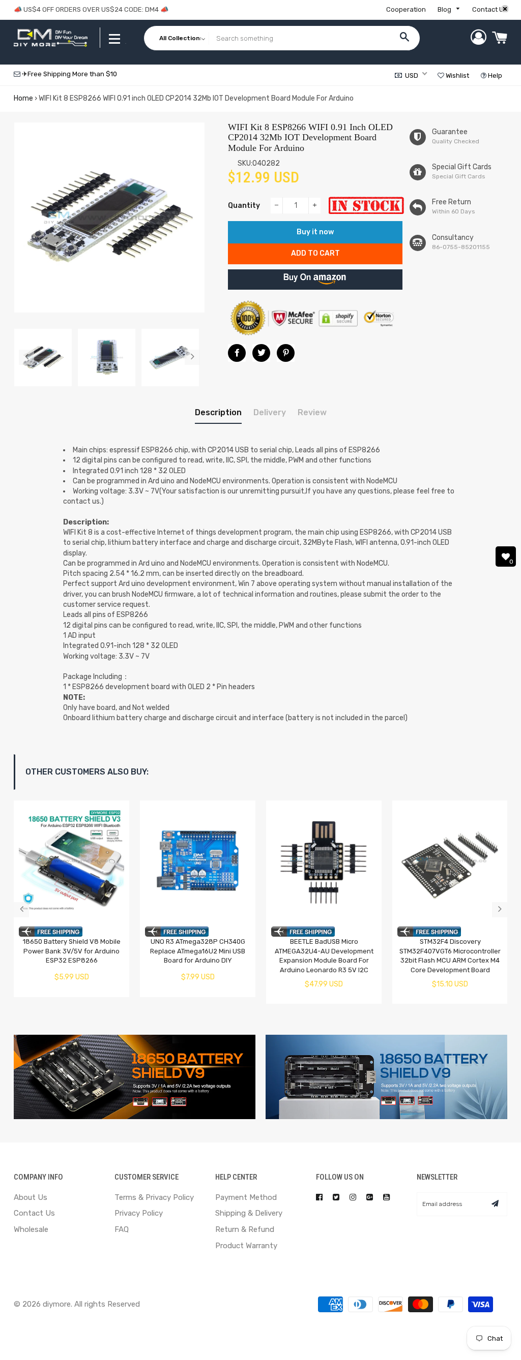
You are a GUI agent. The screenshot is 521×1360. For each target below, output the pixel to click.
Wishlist (456, 75)
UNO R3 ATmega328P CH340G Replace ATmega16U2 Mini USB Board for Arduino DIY (197, 951)
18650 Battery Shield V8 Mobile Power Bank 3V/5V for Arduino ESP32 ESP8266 (72, 951)
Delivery (269, 412)
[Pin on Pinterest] (286, 353)
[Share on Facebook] (237, 353)
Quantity (244, 205)
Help (494, 75)
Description (218, 412)
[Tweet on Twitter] (261, 353)
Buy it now (315, 232)
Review (312, 412)
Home (23, 98)
